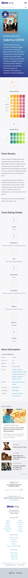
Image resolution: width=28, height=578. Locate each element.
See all (23, 474)
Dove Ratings (14, 552)
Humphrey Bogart (17, 372)
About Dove (14, 554)
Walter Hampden (17, 376)
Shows (20, 520)
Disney (7, 524)
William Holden (16, 379)
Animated (7, 526)
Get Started (13, 500)
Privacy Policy (14, 556)
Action (20, 524)
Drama (14, 357)
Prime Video (20, 522)
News (14, 544)
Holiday (8, 531)
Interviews (14, 539)
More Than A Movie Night (14, 546)
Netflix (8, 522)
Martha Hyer (21, 374)
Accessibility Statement (10, 564)
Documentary (7, 529)
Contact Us (14, 559)
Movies (8, 520)
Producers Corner (14, 537)
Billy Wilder (15, 382)
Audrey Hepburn (17, 369)
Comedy (20, 526)
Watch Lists (14, 541)
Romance (20, 531)
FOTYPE (24, 563)
